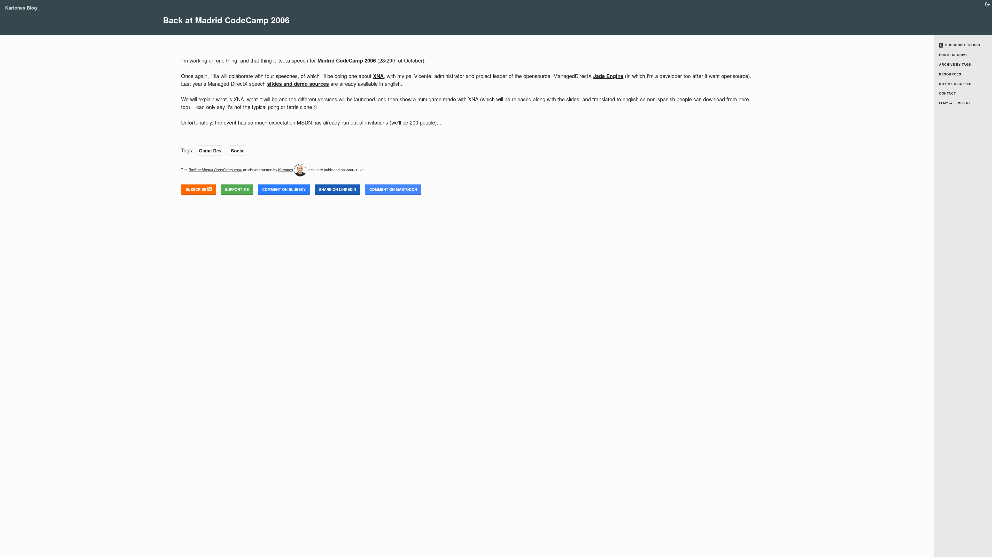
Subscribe (196, 189)
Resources (950, 74)
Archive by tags (955, 64)
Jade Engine (608, 76)
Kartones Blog (21, 7)
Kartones (285, 169)
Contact (947, 93)
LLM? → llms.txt (954, 102)
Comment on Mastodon (393, 189)
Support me (237, 189)
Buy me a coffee (955, 83)
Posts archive (953, 54)
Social (238, 150)
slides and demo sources (298, 83)
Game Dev (210, 150)
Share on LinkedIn (337, 189)
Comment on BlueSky (284, 189)
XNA (378, 76)
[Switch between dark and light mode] (987, 4)
